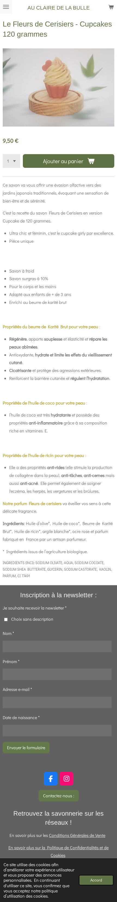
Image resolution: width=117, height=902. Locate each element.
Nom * (8, 633)
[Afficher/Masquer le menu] (6, 7)
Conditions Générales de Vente (77, 835)
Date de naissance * (21, 717)
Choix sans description (32, 619)
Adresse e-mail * (17, 689)
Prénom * (11, 661)
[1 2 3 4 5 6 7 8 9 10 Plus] (11, 161)
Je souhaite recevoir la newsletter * (35, 608)
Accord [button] (96, 880)
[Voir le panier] (111, 7)
